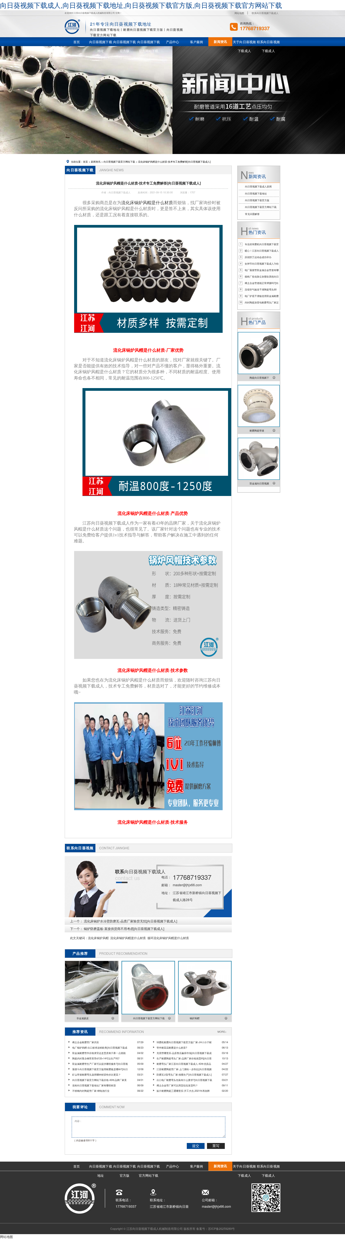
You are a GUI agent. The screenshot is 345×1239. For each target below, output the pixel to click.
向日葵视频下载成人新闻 (258, 186)
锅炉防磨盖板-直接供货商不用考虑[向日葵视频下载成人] (124, 928)
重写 (215, 1146)
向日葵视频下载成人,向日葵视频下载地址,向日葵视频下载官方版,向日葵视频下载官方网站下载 (141, 5)
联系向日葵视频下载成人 (265, 13)
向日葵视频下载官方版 (257, 200)
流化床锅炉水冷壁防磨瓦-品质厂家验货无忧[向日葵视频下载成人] (130, 921)
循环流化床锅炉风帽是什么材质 (168, 938)
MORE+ (222, 1031)
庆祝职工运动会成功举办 (258, 257)
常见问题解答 (252, 214)
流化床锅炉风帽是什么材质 (147, 202)
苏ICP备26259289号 (221, 1229)
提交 (195, 1146)
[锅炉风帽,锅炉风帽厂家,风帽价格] (148, 334)
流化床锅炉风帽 (98, 938)
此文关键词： (79, 938)
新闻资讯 (96, 161)
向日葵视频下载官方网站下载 (119, 161)
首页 (85, 161)
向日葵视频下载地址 (256, 193)
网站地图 (239, 13)
